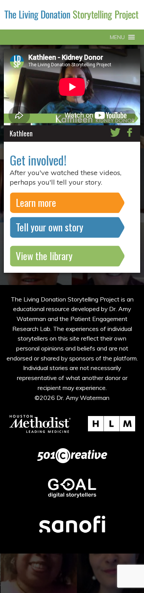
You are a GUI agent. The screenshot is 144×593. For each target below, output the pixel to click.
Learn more (36, 202)
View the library (44, 255)
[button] (117, 37)
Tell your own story (49, 227)
